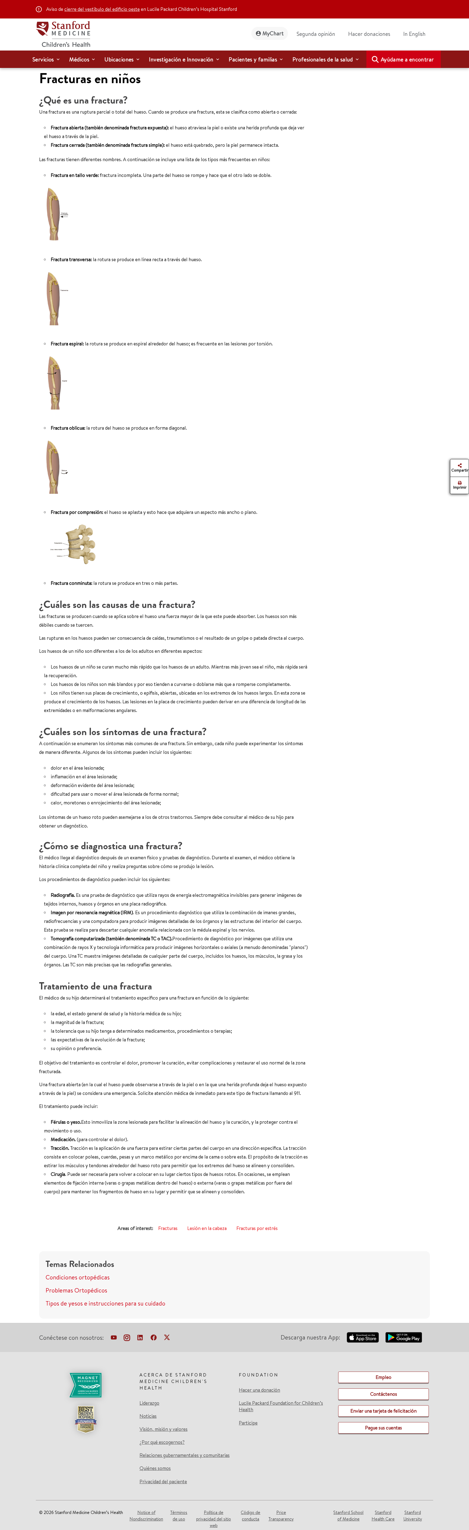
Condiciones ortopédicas (78, 1277)
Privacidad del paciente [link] (163, 1481)
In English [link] (414, 34)
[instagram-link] (127, 1338)
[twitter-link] (167, 1338)
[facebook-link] (153, 1338)
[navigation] (234, 59)
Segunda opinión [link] (316, 34)
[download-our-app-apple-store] (363, 1337)
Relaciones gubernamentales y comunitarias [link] (185, 1455)
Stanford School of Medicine (348, 1515)
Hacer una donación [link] (259, 1390)
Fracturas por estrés (257, 1228)
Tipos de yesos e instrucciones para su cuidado (105, 1303)
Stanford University (412, 1515)
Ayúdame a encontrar (407, 59)
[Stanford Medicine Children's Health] (63, 33)
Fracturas (168, 1228)
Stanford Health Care (383, 1515)
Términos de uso (178, 1515)
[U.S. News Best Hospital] (85, 1419)
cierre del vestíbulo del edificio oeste (102, 9)
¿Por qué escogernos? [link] (162, 1442)
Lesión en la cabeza (207, 1228)
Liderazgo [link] (149, 1403)
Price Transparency (281, 1515)
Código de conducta (250, 1515)
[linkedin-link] (140, 1338)
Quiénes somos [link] (155, 1468)
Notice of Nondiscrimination (146, 1515)
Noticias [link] (148, 1416)
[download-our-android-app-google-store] (403, 1337)
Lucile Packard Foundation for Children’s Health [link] (281, 1406)
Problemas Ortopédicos (76, 1290)
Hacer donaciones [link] (369, 34)
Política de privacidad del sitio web (213, 1518)
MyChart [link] (273, 33)
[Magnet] (85, 1385)
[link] (416, 34)
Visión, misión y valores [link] (164, 1429)
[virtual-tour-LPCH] (113, 1338)
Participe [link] (248, 1422)
